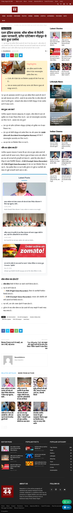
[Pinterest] (12, 55)
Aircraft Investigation (23, 317)
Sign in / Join (19, 1)
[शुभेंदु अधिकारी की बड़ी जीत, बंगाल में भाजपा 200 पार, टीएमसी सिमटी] (40, 382)
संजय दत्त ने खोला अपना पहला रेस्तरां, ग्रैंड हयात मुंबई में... (54, 144)
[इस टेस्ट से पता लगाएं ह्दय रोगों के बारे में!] (29, 456)
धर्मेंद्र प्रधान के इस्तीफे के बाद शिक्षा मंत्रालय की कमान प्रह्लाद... (16, 457)
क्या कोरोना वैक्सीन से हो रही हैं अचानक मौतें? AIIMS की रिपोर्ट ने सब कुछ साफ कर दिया (60, 119)
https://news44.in (19, 360)
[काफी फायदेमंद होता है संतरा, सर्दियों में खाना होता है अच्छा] (29, 463)
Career (61, 1)
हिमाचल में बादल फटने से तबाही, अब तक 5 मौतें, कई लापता (12, 343)
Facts (65, 16)
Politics (24, 16)
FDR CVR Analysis (17, 319)
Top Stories (9, 25)
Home (3, 16)
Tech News (59, 16)
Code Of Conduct (49, 1)
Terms (56, 1)
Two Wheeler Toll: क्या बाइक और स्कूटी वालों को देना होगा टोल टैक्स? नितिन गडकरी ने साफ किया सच (37, 345)
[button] (58, 4)
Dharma (36, 16)
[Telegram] (21, 55)
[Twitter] (67, 4)
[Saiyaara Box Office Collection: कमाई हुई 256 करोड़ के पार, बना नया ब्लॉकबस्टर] (67, 154)
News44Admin (6, 51)
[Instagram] (64, 4)
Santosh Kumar (56, 95)
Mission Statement (19, 508)
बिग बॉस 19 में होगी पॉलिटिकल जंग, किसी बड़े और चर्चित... (55, 161)
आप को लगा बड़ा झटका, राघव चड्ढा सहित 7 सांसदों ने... (66, 73)
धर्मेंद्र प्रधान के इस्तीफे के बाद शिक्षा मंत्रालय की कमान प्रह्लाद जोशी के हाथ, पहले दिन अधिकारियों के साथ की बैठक (23, 393)
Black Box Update (6, 319)
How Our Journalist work (58, 506)
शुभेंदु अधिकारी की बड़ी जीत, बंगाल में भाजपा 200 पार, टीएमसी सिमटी (40, 391)
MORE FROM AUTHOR (26, 373)
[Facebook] (60, 4)
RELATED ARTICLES (8, 373)
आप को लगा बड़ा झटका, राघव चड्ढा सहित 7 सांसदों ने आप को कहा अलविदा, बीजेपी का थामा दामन (23, 417)
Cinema (30, 16)
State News (17, 16)
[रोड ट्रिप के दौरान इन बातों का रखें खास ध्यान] (29, 448)
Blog (3, 20)
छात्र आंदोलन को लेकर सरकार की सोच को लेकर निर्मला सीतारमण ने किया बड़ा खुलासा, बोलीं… (8, 392)
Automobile (50, 16)
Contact (30, 1)
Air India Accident (11, 317)
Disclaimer (20, 506)
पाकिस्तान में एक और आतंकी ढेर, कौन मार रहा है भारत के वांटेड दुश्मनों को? (7, 416)
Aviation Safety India (35, 317)
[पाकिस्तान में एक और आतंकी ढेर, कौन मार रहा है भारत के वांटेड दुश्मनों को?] (8, 406)
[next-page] (5, 427)
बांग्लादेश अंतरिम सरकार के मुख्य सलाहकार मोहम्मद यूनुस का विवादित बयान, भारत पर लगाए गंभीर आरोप (40, 418)
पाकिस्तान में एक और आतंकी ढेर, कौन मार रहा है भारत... (54, 73)
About (25, 1)
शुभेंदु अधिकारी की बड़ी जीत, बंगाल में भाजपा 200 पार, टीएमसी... (66, 58)
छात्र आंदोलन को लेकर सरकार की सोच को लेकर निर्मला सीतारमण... (15, 448)
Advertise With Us (38, 1)
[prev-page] (2, 427)
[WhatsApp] (16, 55)
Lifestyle (43, 16)
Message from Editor (6, 508)
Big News (9, 16)
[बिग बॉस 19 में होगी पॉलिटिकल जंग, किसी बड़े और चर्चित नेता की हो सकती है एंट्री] (55, 154)
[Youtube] (70, 4)
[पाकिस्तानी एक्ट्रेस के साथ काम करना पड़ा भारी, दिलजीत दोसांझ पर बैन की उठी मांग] (67, 171)
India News (26, 319)
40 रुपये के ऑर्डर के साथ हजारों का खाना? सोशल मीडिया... (55, 58)
